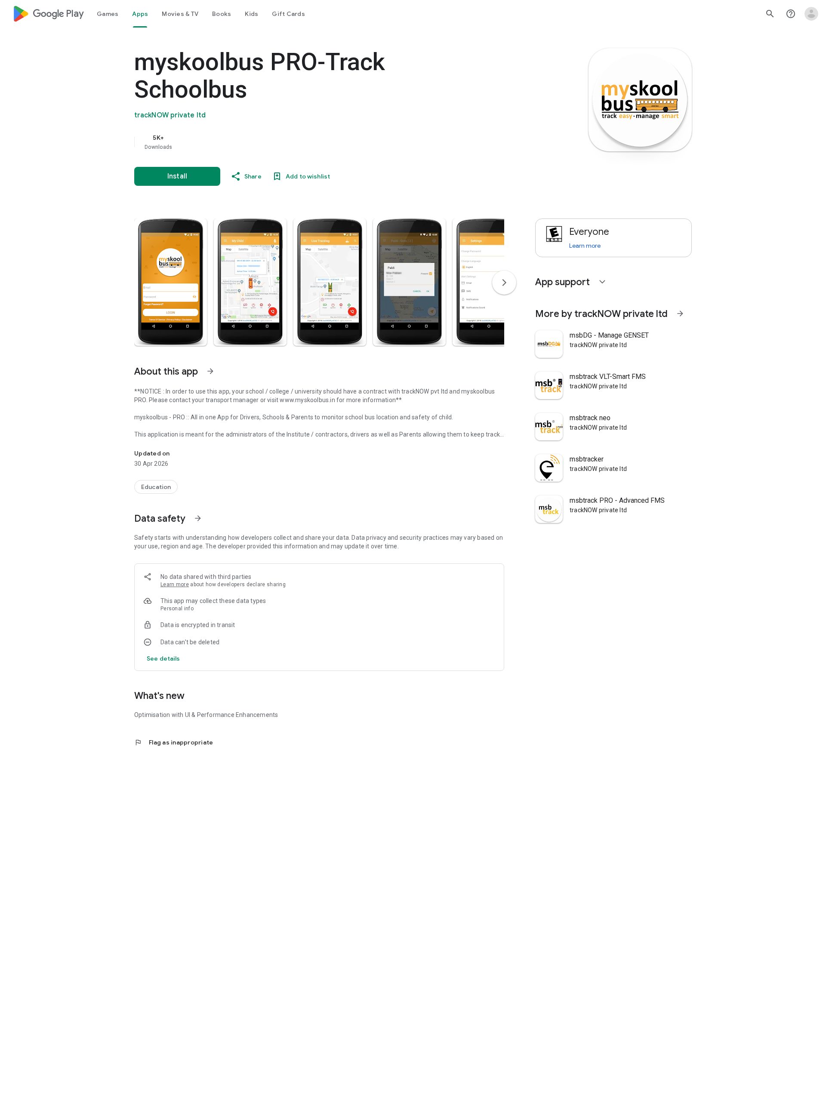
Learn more (174, 584)
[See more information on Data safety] (198, 518)
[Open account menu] (811, 13)
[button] (170, 282)
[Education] (156, 486)
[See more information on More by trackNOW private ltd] (680, 313)
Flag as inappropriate (173, 742)
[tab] (107, 14)
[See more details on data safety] (163, 658)
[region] (306, 141)
